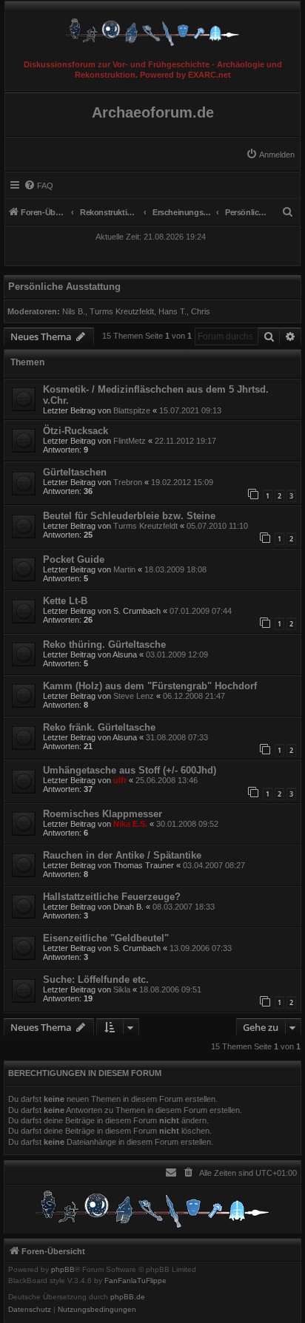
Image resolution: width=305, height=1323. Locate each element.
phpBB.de (127, 1297)
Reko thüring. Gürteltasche (104, 644)
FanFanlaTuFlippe (135, 1281)
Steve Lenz (133, 695)
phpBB (63, 1269)
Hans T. (172, 311)
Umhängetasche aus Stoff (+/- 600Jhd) (129, 770)
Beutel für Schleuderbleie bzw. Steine (129, 515)
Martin (124, 569)
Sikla (121, 989)
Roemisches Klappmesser (102, 813)
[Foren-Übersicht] (152, 28)
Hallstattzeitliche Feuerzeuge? (112, 896)
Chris (200, 311)
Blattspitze (131, 410)
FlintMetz (129, 440)
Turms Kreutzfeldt (122, 311)
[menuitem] (270, 154)
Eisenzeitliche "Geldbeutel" (106, 938)
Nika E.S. (130, 823)
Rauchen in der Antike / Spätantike (122, 855)
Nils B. (73, 311)
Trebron (127, 482)
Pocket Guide (73, 559)
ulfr (120, 780)
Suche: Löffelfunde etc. (96, 979)
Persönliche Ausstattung (64, 286)
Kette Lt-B (65, 600)
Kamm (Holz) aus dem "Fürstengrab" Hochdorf (150, 685)
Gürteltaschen (75, 472)
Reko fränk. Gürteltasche (99, 727)
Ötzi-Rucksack (75, 430)
